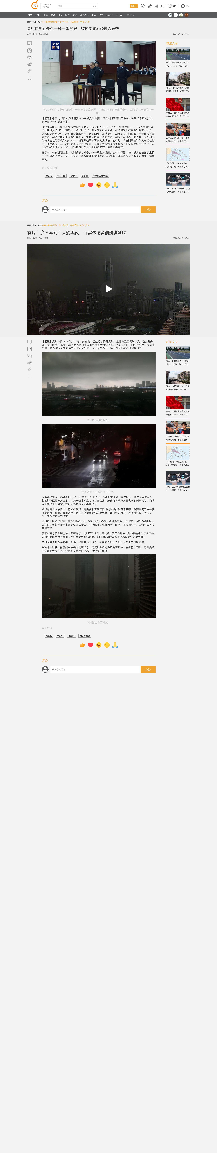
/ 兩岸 (39, 21)
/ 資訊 (33, 21)
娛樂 (101, 14)
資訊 (53, 14)
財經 (67, 14)
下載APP (134, 6)
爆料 (174, 6)
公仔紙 (109, 14)
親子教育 (84, 14)
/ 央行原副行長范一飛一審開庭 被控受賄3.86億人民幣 (66, 21)
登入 (188, 6)
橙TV (38, 14)
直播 (46, 14)
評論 (60, 14)
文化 (75, 14)
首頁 (30, 14)
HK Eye (119, 14)
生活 (93, 14)
